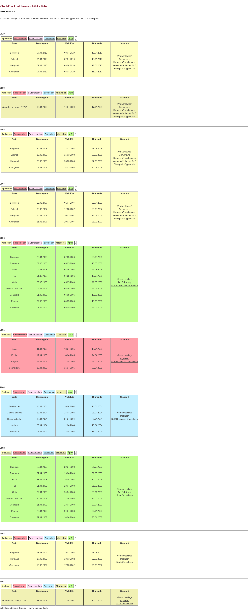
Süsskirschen (20, 38)
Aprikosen (6, 93)
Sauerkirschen (35, 38)
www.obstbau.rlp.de (38, 608)
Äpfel (70, 38)
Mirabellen (61, 38)
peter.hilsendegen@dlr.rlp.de (13, 608)
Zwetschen (49, 38)
